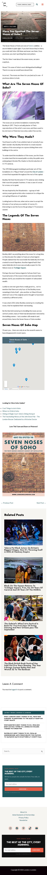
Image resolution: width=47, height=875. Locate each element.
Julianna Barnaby (8, 38)
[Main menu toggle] (42, 4)
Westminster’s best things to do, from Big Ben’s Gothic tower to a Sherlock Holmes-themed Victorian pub (22, 727)
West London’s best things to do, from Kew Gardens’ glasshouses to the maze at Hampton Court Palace (23, 718)
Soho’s (31, 46)
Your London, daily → (25, 4)
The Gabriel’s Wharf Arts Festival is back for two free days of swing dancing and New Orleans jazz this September (21, 626)
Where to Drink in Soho (10, 411)
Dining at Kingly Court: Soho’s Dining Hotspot (18, 414)
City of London (37, 172)
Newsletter (23, 820)
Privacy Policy (23, 818)
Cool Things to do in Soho (11, 408)
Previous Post (7, 503)
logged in (14, 689)
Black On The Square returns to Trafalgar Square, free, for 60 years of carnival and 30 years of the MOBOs (23, 587)
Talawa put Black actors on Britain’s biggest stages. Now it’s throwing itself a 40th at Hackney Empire (23, 549)
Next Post (41, 503)
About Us (23, 812)
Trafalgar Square (20, 268)
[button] (37, 4)
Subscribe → (23, 789)
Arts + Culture (10, 26)
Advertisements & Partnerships (23, 815)
